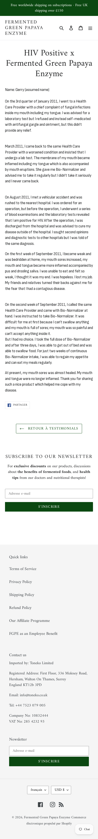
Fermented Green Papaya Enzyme (24, 28)
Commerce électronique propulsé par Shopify (56, 820)
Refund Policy (20, 607)
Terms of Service (22, 569)
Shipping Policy (21, 594)
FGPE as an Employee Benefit (33, 633)
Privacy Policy (20, 581)
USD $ (59, 790)
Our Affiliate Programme (29, 620)
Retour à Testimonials (52, 428)
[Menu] (90, 28)
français (36, 790)
